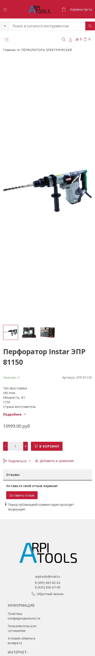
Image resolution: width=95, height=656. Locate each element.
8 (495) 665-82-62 (47, 583)
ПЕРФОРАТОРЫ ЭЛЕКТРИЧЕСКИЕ (46, 50)
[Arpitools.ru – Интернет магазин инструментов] (39, 9)
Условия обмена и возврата (21, 640)
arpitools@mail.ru (47, 576)
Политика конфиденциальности (24, 616)
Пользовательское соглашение (22, 628)
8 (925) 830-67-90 (47, 587)
